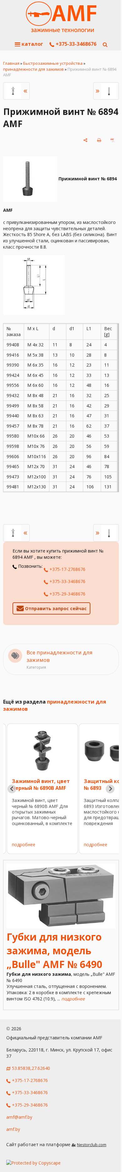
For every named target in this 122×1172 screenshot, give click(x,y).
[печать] (99, 140)
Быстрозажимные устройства (53, 63)
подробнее (23, 844)
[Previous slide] (12, 789)
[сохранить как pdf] (112, 140)
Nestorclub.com (91, 1144)
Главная (11, 63)
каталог (31, 43)
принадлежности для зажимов (33, 69)
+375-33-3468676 (75, 43)
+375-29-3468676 (66, 594)
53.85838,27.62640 (31, 1068)
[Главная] (61, 17)
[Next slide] (110, 789)
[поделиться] (85, 140)
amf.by (13, 1129)
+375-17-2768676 (66, 569)
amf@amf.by (19, 1117)
